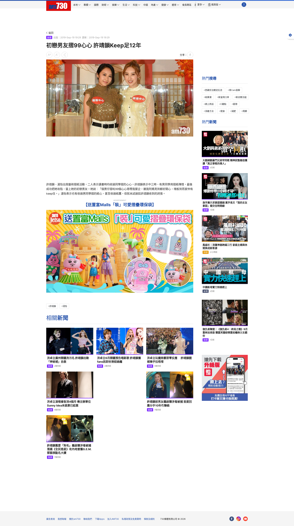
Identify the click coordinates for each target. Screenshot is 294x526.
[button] (201, 4)
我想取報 (62, 519)
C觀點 (223, 104)
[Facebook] (231, 519)
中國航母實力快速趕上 (215, 287)
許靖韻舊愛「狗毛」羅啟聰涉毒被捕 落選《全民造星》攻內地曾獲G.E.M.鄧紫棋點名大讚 (69, 449)
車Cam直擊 (234, 90)
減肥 (234, 111)
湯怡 (65, 306)
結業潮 (208, 97)
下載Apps (99, 519)
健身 (223, 111)
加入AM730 (113, 519)
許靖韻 (52, 306)
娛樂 (49, 37)
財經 (206, 252)
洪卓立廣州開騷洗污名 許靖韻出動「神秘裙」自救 (68, 359)
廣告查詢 (50, 519)
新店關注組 (241, 97)
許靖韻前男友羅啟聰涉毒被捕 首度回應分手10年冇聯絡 (169, 403)
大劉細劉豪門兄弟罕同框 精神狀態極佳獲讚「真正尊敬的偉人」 (225, 162)
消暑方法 (209, 111)
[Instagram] (238, 519)
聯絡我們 (87, 519)
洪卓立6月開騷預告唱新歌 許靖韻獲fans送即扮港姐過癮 (119, 359)
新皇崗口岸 (223, 97)
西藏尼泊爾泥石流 (213, 90)
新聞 (206, 291)
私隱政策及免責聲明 (131, 519)
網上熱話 (209, 104)
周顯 (245, 111)
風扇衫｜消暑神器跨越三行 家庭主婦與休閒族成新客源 (225, 246)
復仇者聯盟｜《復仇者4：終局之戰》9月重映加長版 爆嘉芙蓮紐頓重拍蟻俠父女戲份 (225, 332)
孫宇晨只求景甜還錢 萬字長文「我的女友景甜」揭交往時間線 (225, 204)
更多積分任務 (163, 506)
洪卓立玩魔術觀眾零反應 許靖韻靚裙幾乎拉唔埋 (169, 359)
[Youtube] (245, 519)
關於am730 (75, 519)
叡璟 (235, 104)
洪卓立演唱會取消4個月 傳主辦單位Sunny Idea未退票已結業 (69, 403)
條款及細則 (149, 519)
